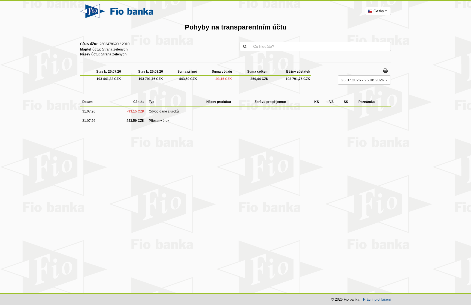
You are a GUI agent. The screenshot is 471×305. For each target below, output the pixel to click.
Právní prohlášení (377, 299)
